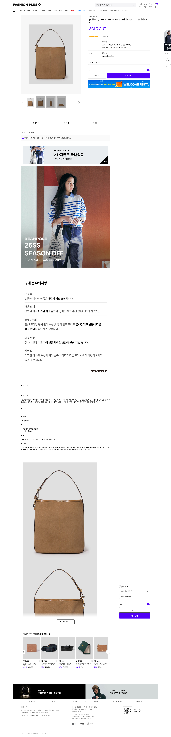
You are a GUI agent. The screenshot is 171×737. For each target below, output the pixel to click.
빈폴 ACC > (93, 16)
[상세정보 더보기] (66, 622)
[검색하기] (132, 5)
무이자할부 (105, 42)
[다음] (79, 102)
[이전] (165, 53)
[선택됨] (30, 102)
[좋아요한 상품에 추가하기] (39, 661)
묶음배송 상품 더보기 (108, 56)
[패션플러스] (27, 4)
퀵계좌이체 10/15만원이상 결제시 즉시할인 (114, 48)
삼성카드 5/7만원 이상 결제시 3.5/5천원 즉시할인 (116, 45)
